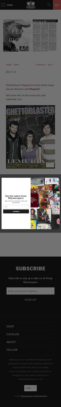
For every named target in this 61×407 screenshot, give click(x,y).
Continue (16, 211)
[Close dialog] (57, 179)
